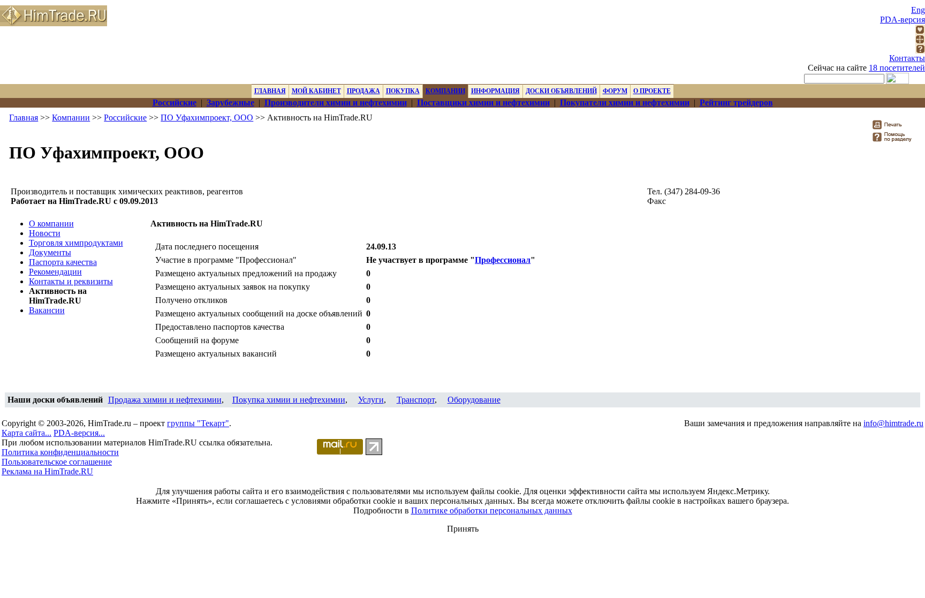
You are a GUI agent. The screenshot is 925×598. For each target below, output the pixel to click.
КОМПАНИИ (445, 91)
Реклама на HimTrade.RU (47, 471)
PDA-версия (902, 19)
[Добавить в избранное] (920, 31)
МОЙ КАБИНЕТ (316, 91)
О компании (51, 223)
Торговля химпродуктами (76, 242)
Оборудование (474, 399)
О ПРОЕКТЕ (652, 91)
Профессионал (502, 259)
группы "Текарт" (198, 423)
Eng (918, 9)
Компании (71, 117)
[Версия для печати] (894, 127)
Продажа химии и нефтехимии (165, 399)
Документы (50, 252)
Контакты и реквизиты (71, 281)
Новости (44, 233)
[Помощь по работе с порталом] (920, 50)
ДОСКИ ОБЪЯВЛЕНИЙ (561, 91)
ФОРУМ (615, 91)
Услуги (371, 399)
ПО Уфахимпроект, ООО (207, 117)
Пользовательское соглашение (57, 461)
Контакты (907, 58)
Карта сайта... (26, 432)
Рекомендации (55, 271)
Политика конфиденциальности (60, 452)
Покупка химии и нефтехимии (288, 399)
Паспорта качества (63, 262)
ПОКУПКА (403, 91)
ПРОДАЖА (363, 91)
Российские (125, 117)
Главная (23, 117)
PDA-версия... (79, 432)
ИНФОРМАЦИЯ (495, 91)
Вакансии (47, 310)
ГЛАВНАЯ (270, 91)
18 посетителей (897, 67)
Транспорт (416, 399)
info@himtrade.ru (893, 423)
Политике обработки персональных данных (491, 510)
